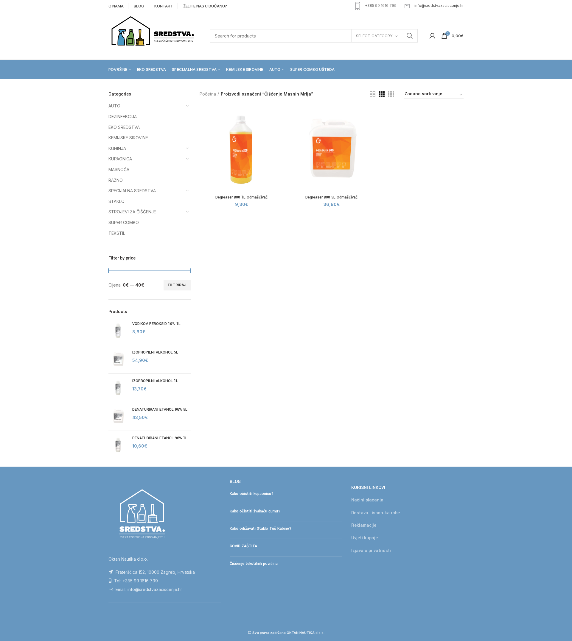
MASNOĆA (118, 169)
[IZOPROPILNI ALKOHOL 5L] (118, 359)
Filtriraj (177, 285)
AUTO (114, 105)
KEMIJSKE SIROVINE (128, 137)
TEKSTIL (116, 233)
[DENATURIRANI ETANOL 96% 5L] (118, 416)
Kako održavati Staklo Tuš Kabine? (260, 528)
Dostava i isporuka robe (375, 513)
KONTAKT (163, 6)
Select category (374, 35)
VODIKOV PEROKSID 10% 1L (156, 323)
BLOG (139, 6)
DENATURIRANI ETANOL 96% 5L (159, 409)
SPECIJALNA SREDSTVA (132, 190)
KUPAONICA (120, 158)
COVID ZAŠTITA (243, 546)
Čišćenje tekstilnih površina (254, 563)
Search (409, 36)
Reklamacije (363, 525)
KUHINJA (117, 148)
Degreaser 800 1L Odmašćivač (241, 197)
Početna (208, 93)
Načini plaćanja (367, 500)
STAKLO (116, 201)
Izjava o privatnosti (371, 551)
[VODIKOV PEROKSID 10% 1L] (118, 330)
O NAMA (116, 6)
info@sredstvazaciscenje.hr (439, 5)
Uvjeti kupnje (364, 538)
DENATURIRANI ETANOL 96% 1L (159, 438)
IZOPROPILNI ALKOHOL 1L (155, 381)
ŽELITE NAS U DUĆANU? (205, 6)
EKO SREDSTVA (124, 127)
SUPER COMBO (123, 222)
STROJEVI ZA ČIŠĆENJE (132, 211)
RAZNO (115, 180)
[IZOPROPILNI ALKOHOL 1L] (118, 388)
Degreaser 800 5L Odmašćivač (331, 197)
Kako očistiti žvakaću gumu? (255, 511)
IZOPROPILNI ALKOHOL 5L (155, 352)
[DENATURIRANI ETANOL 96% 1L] (118, 445)
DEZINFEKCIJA (122, 116)
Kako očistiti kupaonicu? (251, 493)
